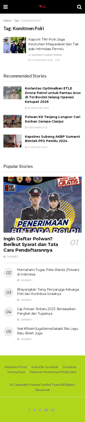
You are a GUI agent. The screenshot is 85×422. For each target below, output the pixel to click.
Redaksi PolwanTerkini (47, 54)
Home (7, 20)
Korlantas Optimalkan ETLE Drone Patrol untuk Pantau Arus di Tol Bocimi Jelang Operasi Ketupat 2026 (53, 95)
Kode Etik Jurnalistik (45, 367)
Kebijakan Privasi (16, 367)
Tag (16, 20)
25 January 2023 (37, 147)
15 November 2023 (41, 60)
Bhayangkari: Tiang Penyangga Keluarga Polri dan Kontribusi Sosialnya (48, 291)
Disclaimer (70, 367)
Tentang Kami (16, 372)
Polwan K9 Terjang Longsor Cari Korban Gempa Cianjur (52, 119)
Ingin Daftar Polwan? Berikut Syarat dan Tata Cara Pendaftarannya (30, 244)
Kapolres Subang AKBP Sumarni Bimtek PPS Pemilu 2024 (52, 139)
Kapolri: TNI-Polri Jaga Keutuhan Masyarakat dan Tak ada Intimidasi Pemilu (53, 44)
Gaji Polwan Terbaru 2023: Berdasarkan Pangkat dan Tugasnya (46, 311)
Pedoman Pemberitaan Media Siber (53, 372)
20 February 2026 (38, 107)
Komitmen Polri (31, 20)
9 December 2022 (37, 127)
